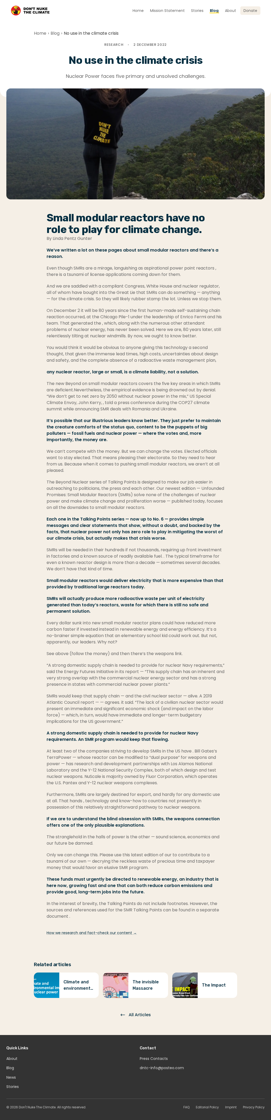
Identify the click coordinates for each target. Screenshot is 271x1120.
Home (40, 33)
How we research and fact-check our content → (92, 932)
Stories (12, 1086)
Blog (55, 33)
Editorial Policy (207, 1107)
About (11, 1058)
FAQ (186, 1107)
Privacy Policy (254, 1107)
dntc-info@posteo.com (162, 1067)
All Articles (140, 1015)
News (11, 1077)
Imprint (231, 1107)
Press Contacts (154, 1058)
